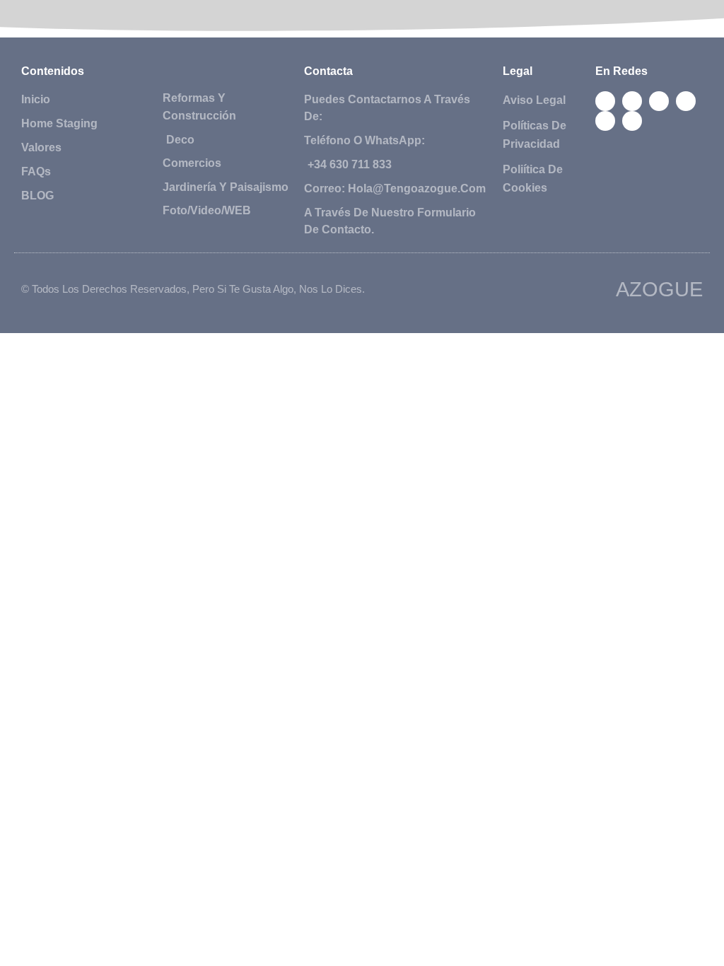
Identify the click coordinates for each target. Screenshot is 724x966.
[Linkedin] (605, 121)
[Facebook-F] (605, 101)
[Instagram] (686, 101)
